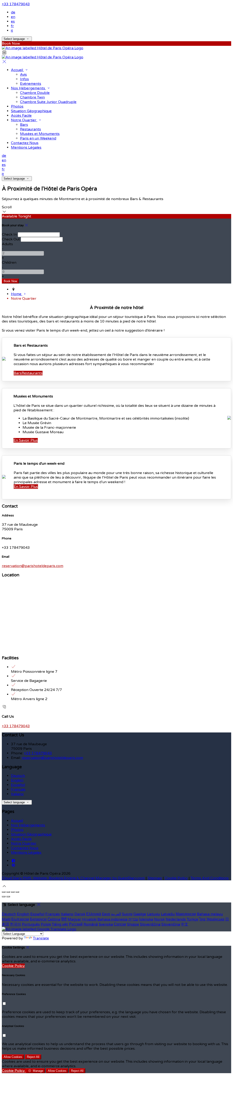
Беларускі (38, 919)
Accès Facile (21, 115)
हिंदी (64, 919)
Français (18, 789)
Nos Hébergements (28, 88)
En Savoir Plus (25, 440)
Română (91, 924)
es (13, 21)
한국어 (15, 924)
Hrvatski (89, 919)
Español (18, 785)
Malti (6, 919)
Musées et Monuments (40, 133)
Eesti (106, 914)
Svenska (106, 924)
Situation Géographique (31, 111)
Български (20, 919)
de (13, 12)
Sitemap (155, 878)
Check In (9, 234)
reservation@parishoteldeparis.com (32, 566)
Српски (120, 924)
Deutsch (18, 775)
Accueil (17, 70)
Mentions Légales (26, 147)
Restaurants (30, 129)
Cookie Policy (176, 878)
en (13, 17)
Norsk (159, 919)
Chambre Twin (32, 97)
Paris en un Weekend (38, 138)
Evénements (30, 83)
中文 (184, 924)
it (12, 30)
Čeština (54, 919)
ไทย (202, 919)
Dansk (79, 914)
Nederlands (176, 919)
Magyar (74, 919)
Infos (24, 79)
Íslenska (146, 919)
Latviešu (168, 914)
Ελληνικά (93, 914)
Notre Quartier (24, 120)
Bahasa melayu (210, 914)
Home (16, 294)
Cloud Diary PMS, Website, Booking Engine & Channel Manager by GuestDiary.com (73, 878)
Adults (7, 244)
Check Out (11, 239)
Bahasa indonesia (112, 919)
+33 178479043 (16, 4)
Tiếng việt (60, 924)
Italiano (17, 794)
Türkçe (192, 919)
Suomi (127, 914)
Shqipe (133, 924)
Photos (17, 106)
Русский (76, 924)
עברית (133, 919)
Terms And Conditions (210, 878)
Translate (41, 938)
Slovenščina (150, 924)
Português (31, 924)
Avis (23, 74)
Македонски (186, 914)
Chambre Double (35, 92)
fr (12, 26)
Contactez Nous (24, 143)
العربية (116, 914)
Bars (24, 124)
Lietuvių (153, 914)
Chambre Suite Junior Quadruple (48, 102)
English (17, 780)
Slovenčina (170, 924)
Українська (215, 919)
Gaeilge (139, 914)
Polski (46, 924)
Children (9, 262)
